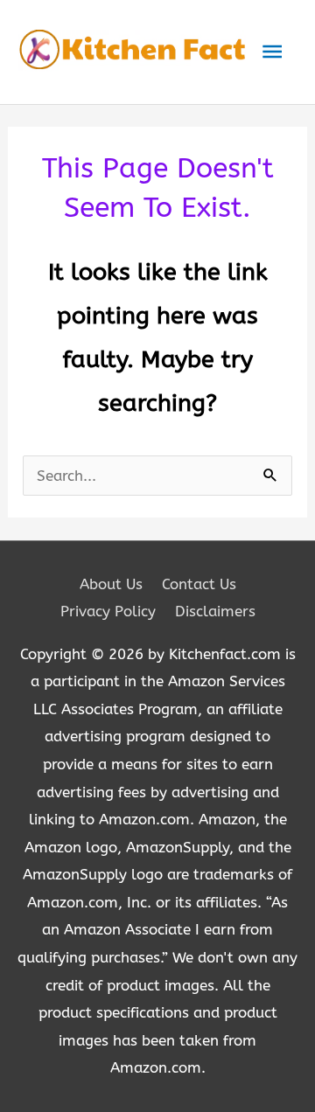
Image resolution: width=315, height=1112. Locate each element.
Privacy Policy (108, 611)
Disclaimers (215, 611)
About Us (111, 584)
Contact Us (199, 584)
